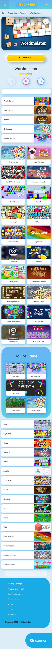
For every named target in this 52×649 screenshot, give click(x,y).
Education (12, 13)
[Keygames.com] (2, 13)
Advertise (12, 614)
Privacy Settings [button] (15, 583)
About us (11, 604)
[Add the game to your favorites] (46, 22)
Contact (11, 609)
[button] (47, 4)
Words (23, 13)
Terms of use (13, 599)
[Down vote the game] (26, 81)
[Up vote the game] (40, 81)
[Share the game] (11, 81)
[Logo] (26, 4)
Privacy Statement (16, 589)
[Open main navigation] (4, 4)
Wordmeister (35, 13)
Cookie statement (15, 594)
